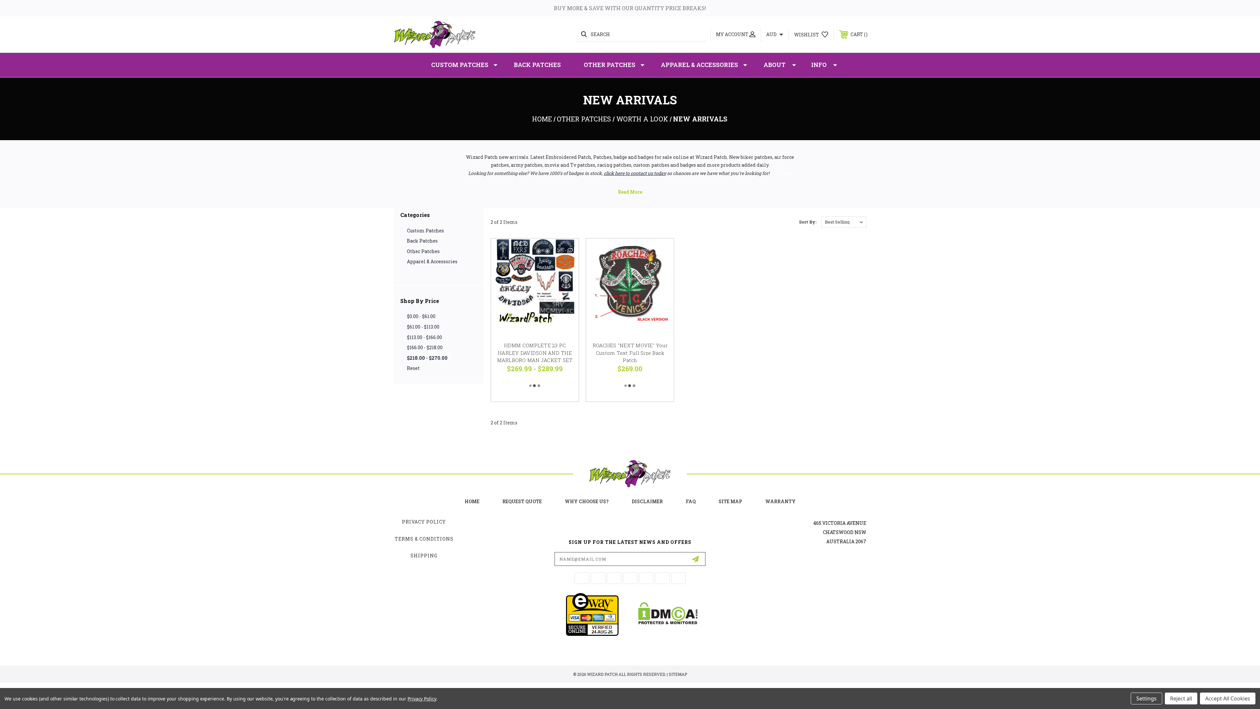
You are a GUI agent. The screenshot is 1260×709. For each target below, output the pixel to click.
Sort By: (807, 222)
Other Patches (609, 65)
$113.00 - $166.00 (424, 337)
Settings (1146, 698)
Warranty (780, 501)
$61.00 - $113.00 (423, 327)
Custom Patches (459, 65)
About (775, 65)
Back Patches (537, 65)
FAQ (691, 501)
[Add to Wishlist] (565, 268)
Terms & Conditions (424, 539)
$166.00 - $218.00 (425, 347)
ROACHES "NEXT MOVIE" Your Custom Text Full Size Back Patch (630, 352)
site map (730, 501)
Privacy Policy (424, 522)
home (472, 501)
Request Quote (522, 501)
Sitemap (678, 674)
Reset (413, 368)
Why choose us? (587, 501)
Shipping (423, 555)
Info (819, 65)
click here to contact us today (635, 173)
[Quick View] (565, 252)
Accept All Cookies (1227, 698)
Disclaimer (647, 501)
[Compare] (565, 285)
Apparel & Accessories (699, 65)
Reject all (1181, 698)
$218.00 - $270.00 (427, 358)
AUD (772, 34)
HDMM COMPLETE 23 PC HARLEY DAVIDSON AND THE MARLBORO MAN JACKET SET (535, 352)
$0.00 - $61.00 (421, 316)
